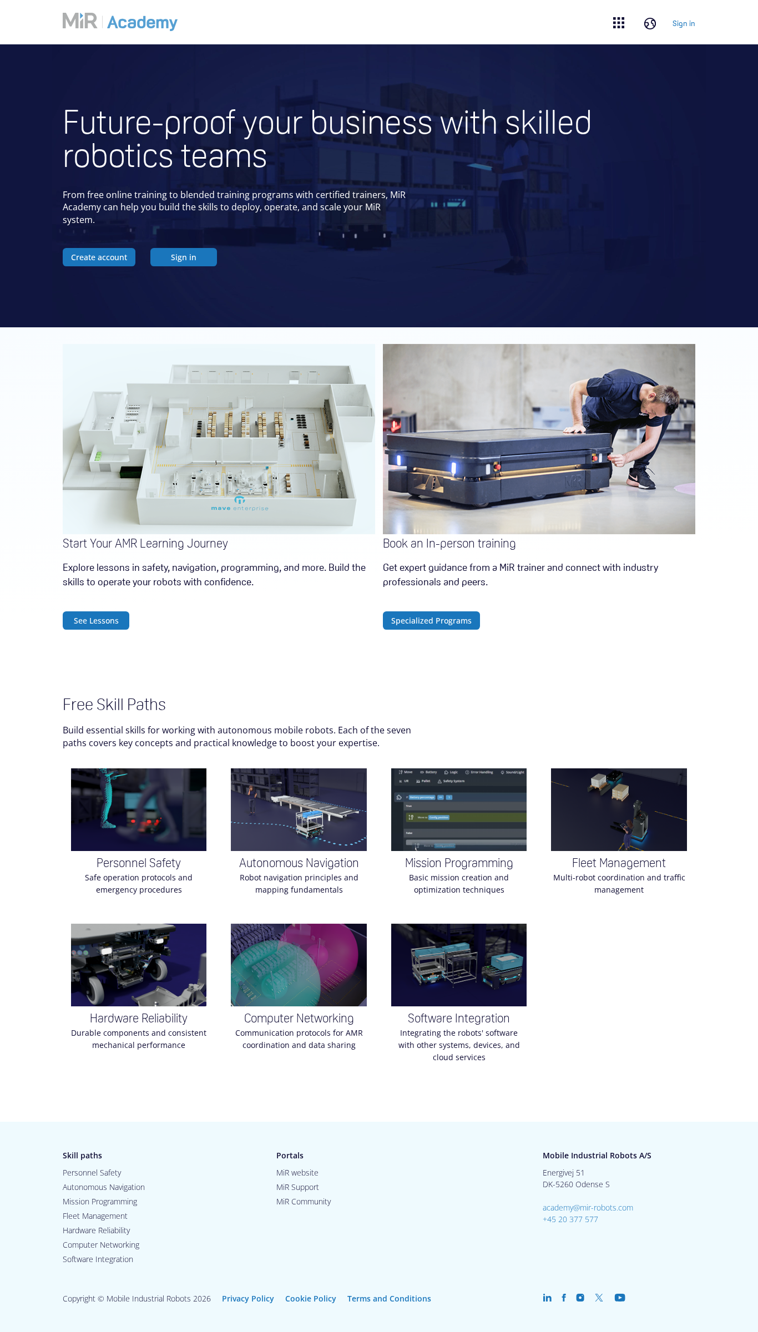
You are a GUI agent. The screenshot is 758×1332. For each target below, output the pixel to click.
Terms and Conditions (389, 1298)
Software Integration (98, 1259)
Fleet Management (95, 1216)
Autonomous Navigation (104, 1187)
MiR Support (297, 1187)
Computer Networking (101, 1244)
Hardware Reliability (96, 1230)
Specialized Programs (431, 620)
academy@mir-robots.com (588, 1207)
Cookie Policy (310, 1298)
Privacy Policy (248, 1298)
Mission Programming (100, 1201)
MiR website (297, 1172)
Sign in (684, 23)
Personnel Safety (92, 1172)
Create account (99, 257)
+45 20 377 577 (570, 1219)
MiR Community (303, 1201)
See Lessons (96, 620)
